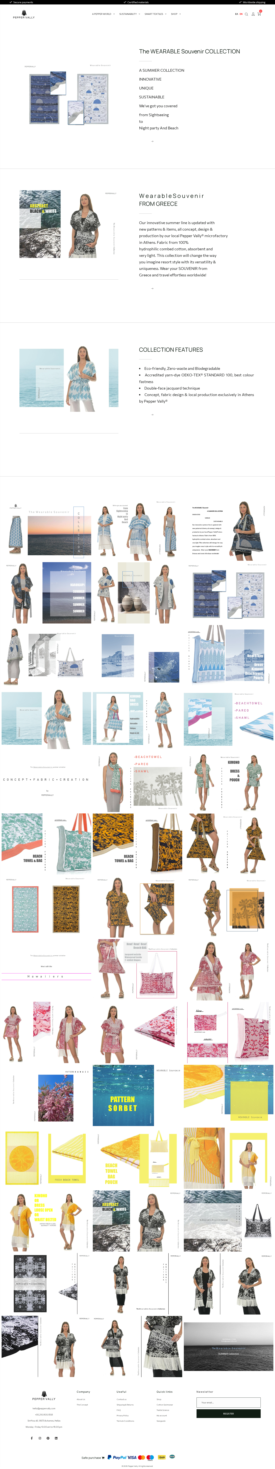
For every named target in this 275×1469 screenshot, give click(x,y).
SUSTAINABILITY (128, 14)
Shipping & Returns (125, 1405)
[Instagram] (40, 1438)
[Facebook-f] (32, 1438)
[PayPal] (117, 1457)
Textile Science (163, 1410)
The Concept (82, 1405)
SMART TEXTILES (154, 14)
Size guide (161, 1421)
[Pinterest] (48, 1438)
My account (162, 1415)
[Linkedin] (56, 1438)
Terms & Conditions (125, 1421)
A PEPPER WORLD (101, 14)
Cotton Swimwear (165, 1405)
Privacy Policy (123, 1415)
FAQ (119, 1410)
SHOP (174, 14)
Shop (159, 1399)
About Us (81, 1399)
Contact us (121, 1399)
